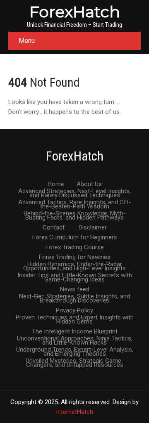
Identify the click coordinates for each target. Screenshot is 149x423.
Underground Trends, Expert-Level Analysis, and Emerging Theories (74, 349)
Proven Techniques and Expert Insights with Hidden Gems (75, 317)
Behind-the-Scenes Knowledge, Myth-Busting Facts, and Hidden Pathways (75, 213)
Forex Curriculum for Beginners (74, 237)
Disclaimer (93, 227)
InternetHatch (74, 412)
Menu (27, 41)
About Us (89, 184)
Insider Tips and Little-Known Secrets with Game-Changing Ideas (74, 275)
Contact (54, 227)
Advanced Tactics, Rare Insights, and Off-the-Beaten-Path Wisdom (74, 202)
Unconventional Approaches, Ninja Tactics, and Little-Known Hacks (74, 338)
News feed (74, 289)
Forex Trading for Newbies (75, 257)
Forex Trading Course (75, 247)
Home (56, 184)
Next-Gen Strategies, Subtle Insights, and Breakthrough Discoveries (74, 296)
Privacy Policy (74, 310)
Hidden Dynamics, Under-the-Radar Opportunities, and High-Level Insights (74, 264)
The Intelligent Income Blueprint (75, 331)
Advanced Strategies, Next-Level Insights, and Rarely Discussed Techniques (74, 191)
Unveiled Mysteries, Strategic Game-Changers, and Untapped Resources (75, 361)
